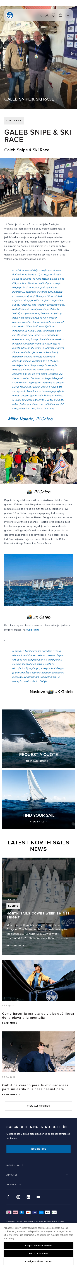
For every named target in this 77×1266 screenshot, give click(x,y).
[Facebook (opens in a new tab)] (8, 1197)
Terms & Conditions (33, 1221)
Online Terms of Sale (54, 1221)
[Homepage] (9, 15)
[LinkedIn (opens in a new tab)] (28, 1197)
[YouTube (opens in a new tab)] (38, 1197)
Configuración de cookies (38, 1261)
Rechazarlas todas (38, 1253)
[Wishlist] (53, 15)
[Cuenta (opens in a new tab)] (47, 15)
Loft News (13, 120)
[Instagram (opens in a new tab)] (18, 1197)
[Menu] (68, 15)
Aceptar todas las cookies (38, 1245)
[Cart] (60, 15)
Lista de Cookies (14, 1221)
